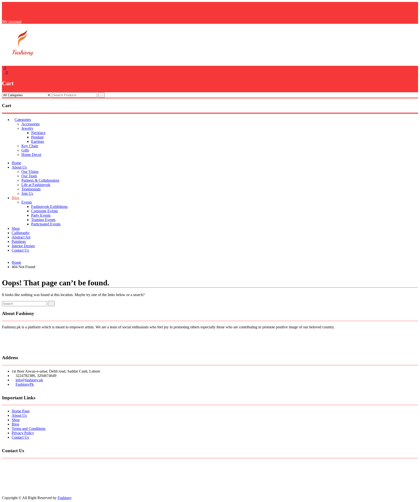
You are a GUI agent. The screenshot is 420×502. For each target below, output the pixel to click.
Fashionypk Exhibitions (49, 206)
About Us (19, 167)
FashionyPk (25, 384)
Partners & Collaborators (40, 180)
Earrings (37, 141)
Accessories (30, 124)
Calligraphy (21, 233)
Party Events (41, 215)
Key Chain (29, 146)
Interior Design (23, 246)
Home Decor (31, 155)
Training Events (43, 220)
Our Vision (29, 172)
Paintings (19, 241)
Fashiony (65, 498)
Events (26, 202)
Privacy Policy (23, 433)
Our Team (29, 176)
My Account (11, 21)
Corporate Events (44, 211)
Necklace (38, 133)
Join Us (27, 193)
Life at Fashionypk (35, 185)
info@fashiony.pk (29, 380)
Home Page (21, 411)
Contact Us (20, 250)
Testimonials (31, 189)
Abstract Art (21, 237)
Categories (23, 120)
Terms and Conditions (28, 428)
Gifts (25, 150)
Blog (15, 198)
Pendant (37, 137)
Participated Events (46, 224)
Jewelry (27, 128)
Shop (16, 228)
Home (16, 163)
